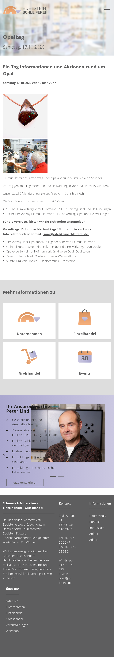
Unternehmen (15, 607)
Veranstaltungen (17, 625)
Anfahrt (94, 534)
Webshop (12, 631)
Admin (93, 540)
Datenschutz (97, 516)
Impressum (96, 528)
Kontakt (94, 522)
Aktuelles (12, 601)
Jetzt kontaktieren (21, 483)
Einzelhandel (14, 613)
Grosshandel (14, 619)
